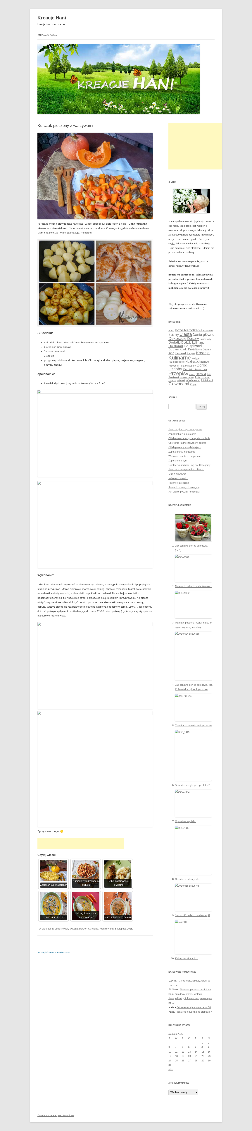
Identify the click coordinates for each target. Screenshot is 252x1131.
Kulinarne (93, 928)
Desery (193, 338)
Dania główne (79, 928)
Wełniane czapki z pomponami (184, 456)
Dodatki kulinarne (192, 342)
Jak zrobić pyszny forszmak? (184, 491)
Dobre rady (205, 339)
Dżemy (207, 349)
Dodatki (174, 342)
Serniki (201, 374)
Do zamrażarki (177, 349)
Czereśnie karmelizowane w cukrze (187, 442)
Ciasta (185, 334)
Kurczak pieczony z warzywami (185, 429)
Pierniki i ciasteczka (195, 369)
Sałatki (192, 374)
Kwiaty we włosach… (186, 958)
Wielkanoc (193, 380)
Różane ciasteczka (178, 482)
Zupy (193, 384)
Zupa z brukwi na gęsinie (181, 451)
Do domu (175, 346)
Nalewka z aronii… (178, 478)
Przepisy (104, 928)
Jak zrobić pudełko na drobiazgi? (192, 915)
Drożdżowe (195, 349)
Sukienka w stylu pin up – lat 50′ (192, 785)
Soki (209, 374)
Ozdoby (175, 369)
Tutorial (172, 380)
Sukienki (173, 377)
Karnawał (180, 353)
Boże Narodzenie (189, 330)
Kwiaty (195, 358)
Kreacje (203, 353)
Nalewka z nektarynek (187, 879)
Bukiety (173, 335)
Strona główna (47, 35)
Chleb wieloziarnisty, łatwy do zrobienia (189, 438)
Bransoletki (208, 331)
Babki (171, 331)
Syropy (190, 378)
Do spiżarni (193, 346)
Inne (171, 353)
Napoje (192, 366)
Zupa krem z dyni (177, 460)
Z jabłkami (207, 380)
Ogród (201, 365)
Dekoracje (177, 338)
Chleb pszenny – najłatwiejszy (184, 447)
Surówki (183, 378)
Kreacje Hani (51, 18)
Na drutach (193, 361)
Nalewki (205, 362)
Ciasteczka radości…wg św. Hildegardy (189, 465)
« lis (170, 1069)
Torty (198, 377)
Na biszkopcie (176, 361)
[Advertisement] (80, 843)
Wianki (181, 380)
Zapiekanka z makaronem (54, 952)
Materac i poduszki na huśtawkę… (193, 586)
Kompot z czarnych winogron (183, 487)
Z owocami (178, 384)
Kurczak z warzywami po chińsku (186, 469)
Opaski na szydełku (185, 821)
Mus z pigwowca (177, 474)
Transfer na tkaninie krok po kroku (193, 725)
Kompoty (191, 353)
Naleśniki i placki (178, 365)
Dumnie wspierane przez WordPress (55, 1115)
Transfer (205, 378)
